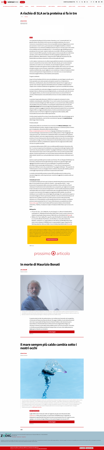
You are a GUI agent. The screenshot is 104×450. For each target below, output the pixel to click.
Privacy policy (14, 436)
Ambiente (31, 410)
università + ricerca (91, 6)
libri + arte (99, 6)
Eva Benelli (24, 270)
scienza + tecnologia (81, 6)
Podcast (21, 6)
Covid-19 (32, 6)
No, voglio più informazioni (42, 448)
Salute (31, 37)
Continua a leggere (52, 331)
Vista (22, 17)
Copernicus (32, 415)
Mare (38, 410)
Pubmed (69, 215)
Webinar (26, 6)
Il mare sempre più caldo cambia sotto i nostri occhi (48, 346)
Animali (35, 410)
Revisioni (26, 16)
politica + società (72, 6)
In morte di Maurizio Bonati (40, 264)
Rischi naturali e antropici (41, 6)
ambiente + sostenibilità (61, 6)
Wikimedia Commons (36, 407)
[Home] (11, 2)
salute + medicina (51, 6)
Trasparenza (24, 436)
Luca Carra (24, 21)
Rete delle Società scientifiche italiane (10, 6)
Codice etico (19, 436)
